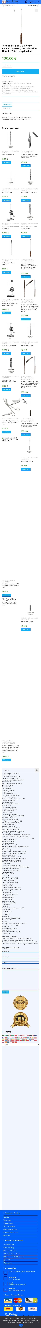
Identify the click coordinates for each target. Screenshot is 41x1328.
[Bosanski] (8, 1035)
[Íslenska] (13, 1037)
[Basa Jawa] (25, 1037)
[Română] (25, 1040)
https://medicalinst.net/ (17, 1290)
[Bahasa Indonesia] (15, 1037)
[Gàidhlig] (30, 1040)
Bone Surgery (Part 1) (7, 151)
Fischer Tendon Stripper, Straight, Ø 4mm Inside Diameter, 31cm (29, 425)
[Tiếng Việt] (15, 1042)
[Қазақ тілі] (28, 1037)
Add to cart (20, 71)
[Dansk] (23, 1035)
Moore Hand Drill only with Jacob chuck (9, 304)
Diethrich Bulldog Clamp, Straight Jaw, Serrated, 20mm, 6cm (29, 156)
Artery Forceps (24, 151)
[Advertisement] (20, 1128)
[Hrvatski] (18, 1035)
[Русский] (28, 1040)
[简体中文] (15, 1035)
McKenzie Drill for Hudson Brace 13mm (9, 381)
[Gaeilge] (18, 1037)
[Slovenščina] (3, 1042)
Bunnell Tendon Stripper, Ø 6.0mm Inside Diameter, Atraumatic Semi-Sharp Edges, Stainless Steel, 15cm (11, 749)
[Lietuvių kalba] (3, 1040)
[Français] (3, 1037)
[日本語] (23, 1037)
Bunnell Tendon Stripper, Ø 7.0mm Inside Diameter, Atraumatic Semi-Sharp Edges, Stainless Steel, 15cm (30, 308)
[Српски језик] (33, 1040)
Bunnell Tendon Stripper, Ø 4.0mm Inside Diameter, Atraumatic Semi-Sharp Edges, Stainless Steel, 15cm (30, 385)
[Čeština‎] (20, 1035)
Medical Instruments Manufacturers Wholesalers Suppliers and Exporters (18, 89)
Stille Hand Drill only (9, 346)
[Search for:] (37, 2)
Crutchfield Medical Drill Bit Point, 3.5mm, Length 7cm (10, 585)
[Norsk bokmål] (15, 1040)
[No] (39, 1322)
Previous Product (10, 5)
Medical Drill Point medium (8, 263)
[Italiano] (20, 1037)
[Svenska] (8, 1042)
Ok (21, 1325)
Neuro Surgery (5, 580)
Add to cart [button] (6, 162)
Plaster (3, 418)
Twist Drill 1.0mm (27, 622)
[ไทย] (11, 1042)
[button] (36, 10)
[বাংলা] (11, 1035)
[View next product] (37, 5)
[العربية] (6, 1035)
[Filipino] (33, 1035)
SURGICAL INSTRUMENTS (27, 151)
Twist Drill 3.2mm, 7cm (29, 192)
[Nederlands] (25, 1035)
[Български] (13, 1035)
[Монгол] (11, 1040)
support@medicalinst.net (17, 1285)
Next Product (32, 5)
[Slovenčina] (35, 1040)
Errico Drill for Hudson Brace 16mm (29, 227)
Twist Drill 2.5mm (27, 346)
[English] (28, 1035)
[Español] (6, 1042)
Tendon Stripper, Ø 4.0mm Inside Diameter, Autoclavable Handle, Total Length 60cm (29, 266)
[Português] (23, 1040)
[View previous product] (3, 5)
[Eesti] (30, 1035)
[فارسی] (18, 1040)
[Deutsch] (6, 1037)
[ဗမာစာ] (13, 1040)
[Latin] (33, 1037)
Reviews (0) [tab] (6, 108)
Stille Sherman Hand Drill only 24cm (10, 227)
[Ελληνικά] (8, 1037)
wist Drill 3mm (7, 192)
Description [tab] (7, 104)
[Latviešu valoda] (35, 1037)
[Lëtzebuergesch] (6, 1040)
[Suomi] (35, 1035)
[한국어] (30, 1037)
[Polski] (20, 1040)
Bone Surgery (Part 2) (7, 259)
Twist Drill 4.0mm (8, 154)
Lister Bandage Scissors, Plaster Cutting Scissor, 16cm (10, 422)
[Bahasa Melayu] (8, 1040)
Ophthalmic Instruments (17, 83)
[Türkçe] (13, 1042)
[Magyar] (11, 1037)
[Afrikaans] (3, 1035)
